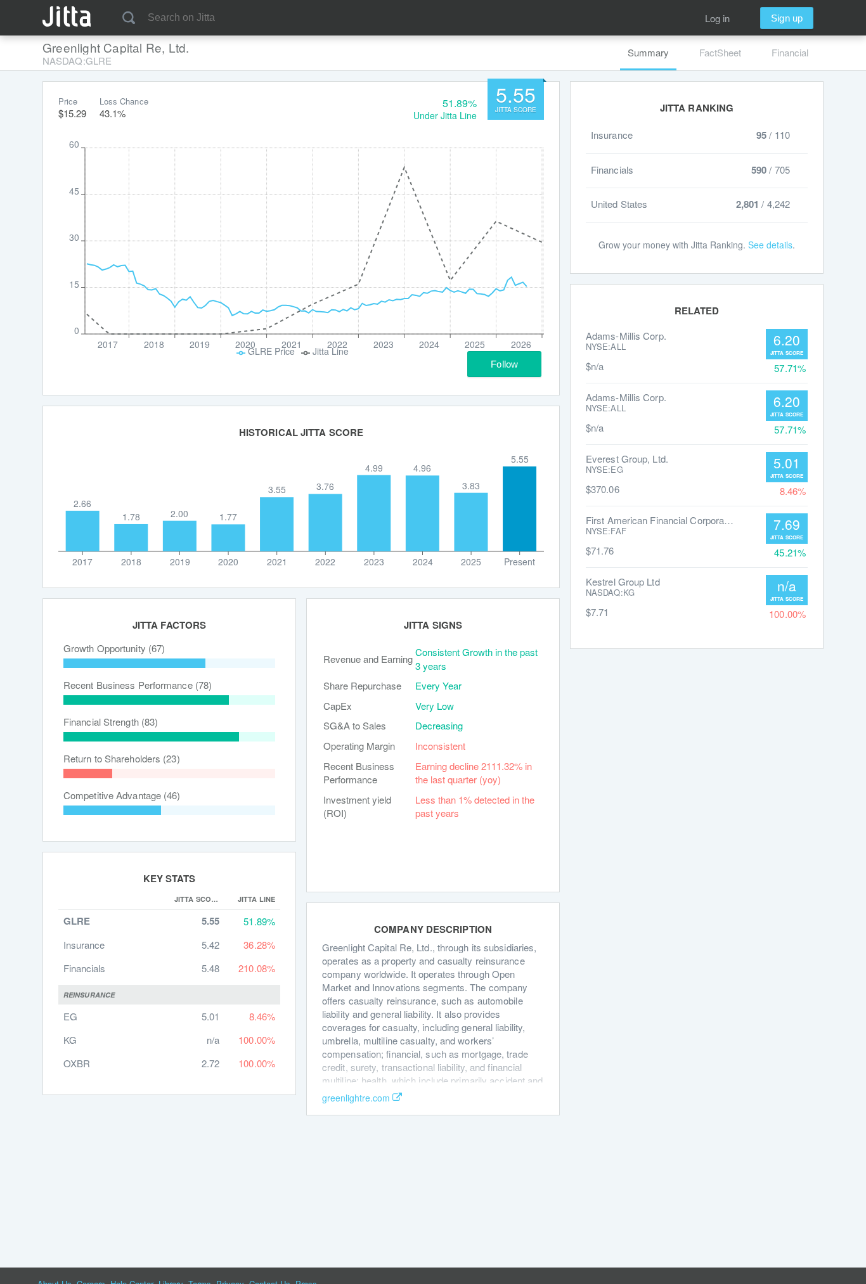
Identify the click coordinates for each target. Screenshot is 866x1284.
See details (770, 244)
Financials (84, 968)
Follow (504, 364)
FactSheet (720, 52)
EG (70, 1016)
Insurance (84, 944)
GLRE (76, 921)
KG (70, 1039)
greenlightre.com (356, 1097)
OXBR (76, 1063)
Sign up (787, 18)
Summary (648, 52)
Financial (790, 52)
